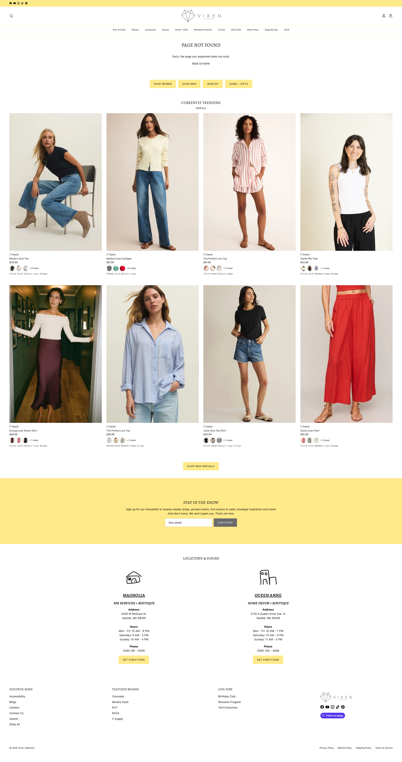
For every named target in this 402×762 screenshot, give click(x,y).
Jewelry (213, 83)
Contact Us (16, 713)
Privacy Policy (327, 747)
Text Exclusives (228, 707)
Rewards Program (229, 702)
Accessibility (17, 696)
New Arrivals (119, 29)
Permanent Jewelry (203, 29)
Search (13, 718)
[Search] (11, 16)
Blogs (12, 702)
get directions (268, 659)
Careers (14, 707)
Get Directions (134, 659)
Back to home (201, 63)
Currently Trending (201, 103)
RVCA (115, 713)
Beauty (165, 29)
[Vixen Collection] (201, 16)
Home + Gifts (181, 29)
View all (201, 108)
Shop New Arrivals (201, 466)
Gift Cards (236, 29)
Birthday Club (227, 696)
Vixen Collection (26, 747)
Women (135, 29)
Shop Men (189, 83)
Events (221, 29)
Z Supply (117, 718)
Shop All (14, 724)
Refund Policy (345, 747)
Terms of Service (384, 747)
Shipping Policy (364, 747)
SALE (286, 29)
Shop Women (163, 83)
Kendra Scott (120, 702)
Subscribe (225, 522)
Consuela (118, 696)
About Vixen (253, 29)
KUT (115, 707)
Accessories (150, 29)
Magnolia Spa (271, 29)
